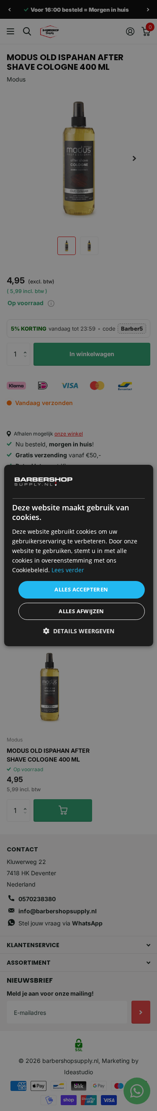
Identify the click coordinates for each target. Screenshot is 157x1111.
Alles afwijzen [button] (81, 611)
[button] (78, 631)
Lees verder (67, 570)
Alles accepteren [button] (81, 589)
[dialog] (78, 555)
